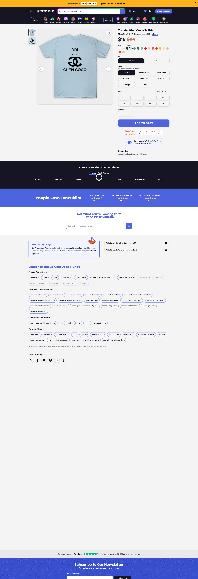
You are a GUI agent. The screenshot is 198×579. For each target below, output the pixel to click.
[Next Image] (108, 69)
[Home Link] (45, 11)
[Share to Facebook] (37, 360)
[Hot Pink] (153, 48)
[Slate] (134, 48)
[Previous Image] (41, 69)
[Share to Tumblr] (63, 360)
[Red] (145, 48)
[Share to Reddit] (57, 360)
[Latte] (167, 48)
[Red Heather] (120, 52)
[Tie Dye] (123, 52)
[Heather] (123, 48)
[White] (120, 48)
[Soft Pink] (149, 48)
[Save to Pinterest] (50, 360)
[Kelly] (138, 48)
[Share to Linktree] (44, 360)
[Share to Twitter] (31, 360)
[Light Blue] (131, 48)
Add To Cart (144, 123)
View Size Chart (163, 91)
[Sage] (142, 48)
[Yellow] (160, 48)
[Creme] (164, 48)
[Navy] (127, 48)
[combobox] (89, 11)
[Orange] (156, 48)
